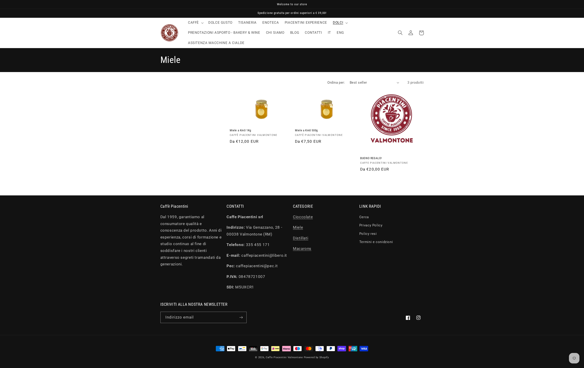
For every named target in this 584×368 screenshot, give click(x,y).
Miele (298, 227)
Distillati (300, 238)
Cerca (364, 217)
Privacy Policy (371, 225)
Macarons (302, 248)
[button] (195, 23)
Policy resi (368, 234)
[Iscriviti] (241, 317)
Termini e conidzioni (376, 242)
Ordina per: (336, 82)
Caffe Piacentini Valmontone (284, 357)
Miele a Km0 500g (306, 130)
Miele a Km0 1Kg (240, 130)
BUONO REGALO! (371, 158)
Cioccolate (303, 217)
